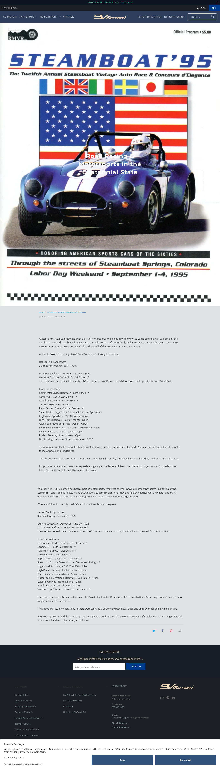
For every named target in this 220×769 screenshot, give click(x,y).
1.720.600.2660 (10, 8)
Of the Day (68, 706)
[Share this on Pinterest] (171, 630)
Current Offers (22, 694)
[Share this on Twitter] (154, 630)
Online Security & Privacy (27, 729)
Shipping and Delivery (25, 706)
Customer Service (23, 700)
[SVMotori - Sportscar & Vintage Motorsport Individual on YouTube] (173, 698)
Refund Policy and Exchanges (29, 717)
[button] (28, 17)
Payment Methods (24, 712)
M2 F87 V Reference (72, 700)
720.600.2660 (118, 707)
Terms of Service (23, 723)
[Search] (213, 16)
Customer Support (120, 717)
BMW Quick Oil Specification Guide (79, 694)
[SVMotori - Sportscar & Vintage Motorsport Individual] (109, 17)
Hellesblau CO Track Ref (74, 712)
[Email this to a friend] (179, 630)
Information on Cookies (26, 735)
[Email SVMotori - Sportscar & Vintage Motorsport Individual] (162, 698)
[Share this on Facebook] (162, 630)
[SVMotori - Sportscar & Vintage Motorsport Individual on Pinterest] (168, 698)
